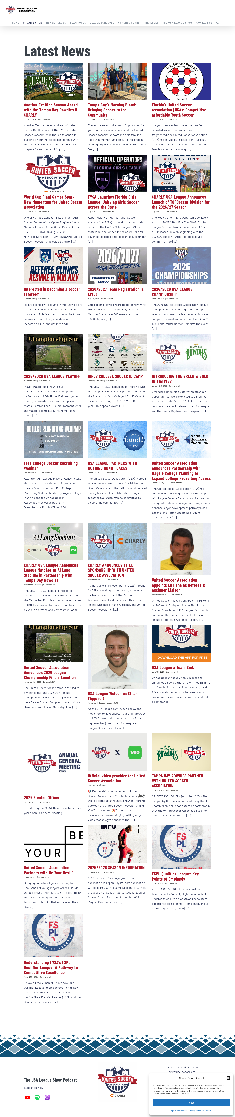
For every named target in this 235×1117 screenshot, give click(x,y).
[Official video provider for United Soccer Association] (117, 752)
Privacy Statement (196, 1110)
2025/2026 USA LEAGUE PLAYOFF (52, 376)
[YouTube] (29, 1097)
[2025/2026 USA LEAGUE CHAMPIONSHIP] (181, 265)
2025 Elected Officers (43, 797)
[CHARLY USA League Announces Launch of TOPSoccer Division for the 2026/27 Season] (181, 173)
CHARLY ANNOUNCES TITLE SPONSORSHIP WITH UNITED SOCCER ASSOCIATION (111, 570)
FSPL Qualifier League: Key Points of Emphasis (175, 876)
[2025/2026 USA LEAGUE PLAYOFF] (53, 352)
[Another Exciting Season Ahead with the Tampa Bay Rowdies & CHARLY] (53, 81)
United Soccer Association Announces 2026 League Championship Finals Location (50, 672)
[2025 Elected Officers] (53, 763)
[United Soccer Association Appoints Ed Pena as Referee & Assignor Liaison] (181, 549)
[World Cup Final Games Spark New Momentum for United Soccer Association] (53, 173)
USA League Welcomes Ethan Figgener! (113, 696)
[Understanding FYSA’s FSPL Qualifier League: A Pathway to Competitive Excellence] (53, 935)
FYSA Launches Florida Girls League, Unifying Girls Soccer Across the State (113, 202)
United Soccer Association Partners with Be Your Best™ (48, 870)
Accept (191, 1102)
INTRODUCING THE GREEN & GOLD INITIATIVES (180, 378)
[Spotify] (39, 1097)
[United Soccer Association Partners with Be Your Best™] (53, 844)
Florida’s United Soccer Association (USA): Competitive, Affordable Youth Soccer (180, 110)
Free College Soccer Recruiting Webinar (51, 465)
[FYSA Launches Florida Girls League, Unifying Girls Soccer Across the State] (117, 173)
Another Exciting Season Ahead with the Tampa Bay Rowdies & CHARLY (51, 110)
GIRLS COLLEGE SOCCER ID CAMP (115, 376)
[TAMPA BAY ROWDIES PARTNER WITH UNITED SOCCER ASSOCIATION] (181, 752)
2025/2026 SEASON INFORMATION (116, 867)
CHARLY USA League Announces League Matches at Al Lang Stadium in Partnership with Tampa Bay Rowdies (51, 572)
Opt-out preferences (179, 1110)
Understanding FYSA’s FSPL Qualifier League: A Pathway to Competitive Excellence (51, 967)
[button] (228, 1078)
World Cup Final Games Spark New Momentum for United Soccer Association (53, 202)
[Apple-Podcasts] (49, 1097)
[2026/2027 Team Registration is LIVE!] (117, 265)
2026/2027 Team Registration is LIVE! (116, 291)
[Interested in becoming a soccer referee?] (53, 265)
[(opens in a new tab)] (181, 81)
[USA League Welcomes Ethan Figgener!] (117, 657)
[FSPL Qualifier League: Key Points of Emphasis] (181, 847)
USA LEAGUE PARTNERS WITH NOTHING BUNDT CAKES (112, 465)
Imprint (209, 1110)
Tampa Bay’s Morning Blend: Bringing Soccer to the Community (112, 110)
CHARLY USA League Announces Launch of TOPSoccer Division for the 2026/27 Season (181, 202)
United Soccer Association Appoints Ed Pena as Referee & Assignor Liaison (179, 585)
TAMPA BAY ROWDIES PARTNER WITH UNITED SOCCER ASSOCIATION (177, 780)
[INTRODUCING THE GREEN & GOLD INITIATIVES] (181, 352)
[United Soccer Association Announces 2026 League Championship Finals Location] (53, 643)
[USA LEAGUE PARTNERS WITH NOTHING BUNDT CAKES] (117, 439)
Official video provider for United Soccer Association (116, 778)
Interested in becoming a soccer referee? (52, 291)
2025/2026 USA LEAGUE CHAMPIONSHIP (172, 291)
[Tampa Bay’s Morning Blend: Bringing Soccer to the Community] (117, 81)
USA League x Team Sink (173, 667)
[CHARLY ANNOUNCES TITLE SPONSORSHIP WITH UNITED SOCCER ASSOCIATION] (117, 541)
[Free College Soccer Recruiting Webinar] (53, 439)
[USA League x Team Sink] (181, 643)
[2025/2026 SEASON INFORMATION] (117, 844)
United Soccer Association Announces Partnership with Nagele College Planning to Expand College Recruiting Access (181, 470)
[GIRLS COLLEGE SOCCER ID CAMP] (117, 352)
